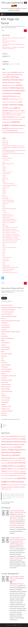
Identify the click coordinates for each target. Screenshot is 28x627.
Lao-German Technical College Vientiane (9, 185)
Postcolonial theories (6, 369)
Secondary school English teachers (8, 219)
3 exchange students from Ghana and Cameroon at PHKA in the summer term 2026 (17, 539)
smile (3, 119)
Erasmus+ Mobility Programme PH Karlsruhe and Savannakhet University (13, 90)
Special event (4, 382)
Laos (15, 108)
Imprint (3, 180)
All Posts (3, 318)
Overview (4, 193)
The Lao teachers (5, 259)
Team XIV (4, 249)
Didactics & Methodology (7, 338)
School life (4, 378)
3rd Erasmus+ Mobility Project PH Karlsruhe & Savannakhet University (17, 525)
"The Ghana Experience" (7, 312)
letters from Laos (21, 113)
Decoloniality (4, 336)
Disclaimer (5, 212)
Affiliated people (5, 156)
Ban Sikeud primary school (7, 270)
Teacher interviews (6, 386)
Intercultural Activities (6, 353)
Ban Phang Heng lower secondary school (9, 272)
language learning (13, 99)
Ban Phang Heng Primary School (13, 439)
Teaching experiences (6, 391)
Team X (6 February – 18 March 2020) (9, 242)
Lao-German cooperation (15, 460)
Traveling (3, 404)
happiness (5, 96)
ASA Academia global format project (10, 320)
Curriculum (4, 329)
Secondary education (6, 217)
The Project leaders (5, 260)
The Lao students (5, 397)
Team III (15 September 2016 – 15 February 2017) (10, 230)
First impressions (5, 342)
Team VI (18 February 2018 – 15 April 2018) (10, 237)
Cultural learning (5, 325)
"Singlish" (9, 72)
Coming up (4, 168)
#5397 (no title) (5, 140)
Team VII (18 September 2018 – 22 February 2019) (11, 239)
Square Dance (8, 119)
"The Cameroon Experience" (8, 309)
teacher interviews (7, 122)
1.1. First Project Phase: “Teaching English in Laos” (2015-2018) (13, 145)
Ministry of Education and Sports (14, 114)
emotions (19, 85)
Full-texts (4, 175)
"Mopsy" (4, 72)
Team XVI (4, 252)
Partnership (4, 362)
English (3, 340)
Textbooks (3, 395)
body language (17, 82)
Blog (3, 165)
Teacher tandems (5, 225)
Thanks (3, 255)
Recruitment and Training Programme (9, 208)
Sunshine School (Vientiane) (16, 119)
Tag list (3, 224)
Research (4, 210)
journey (5, 99)
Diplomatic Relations (12, 85)
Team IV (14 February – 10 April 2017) (9, 232)
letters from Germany (14, 113)
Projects (3, 205)
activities (14, 72)
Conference (4, 323)
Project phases (5, 203)
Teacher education (6, 384)
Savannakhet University (6, 214)
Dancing (3, 334)
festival (11, 93)
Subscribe (4, 298)
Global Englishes (5, 347)
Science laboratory (17, 117)
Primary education (5, 198)
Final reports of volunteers (7, 172)
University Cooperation (7, 411)
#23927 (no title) (5, 144)
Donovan (14, 625)
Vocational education (6, 265)
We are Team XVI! (5, 42)
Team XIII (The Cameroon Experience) (9, 247)
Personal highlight (5, 364)
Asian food (5, 74)
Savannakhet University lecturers (8, 215)
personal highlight (7, 117)
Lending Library (17, 110)
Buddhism (4, 85)
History (3, 351)
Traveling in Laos (5, 408)
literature (4, 114)
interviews (18, 96)
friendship (17, 93)
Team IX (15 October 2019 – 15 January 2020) (10, 234)
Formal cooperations (6, 173)
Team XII (3, 245)
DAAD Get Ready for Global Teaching (10, 331)
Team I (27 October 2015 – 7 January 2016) (9, 227)
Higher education (5, 178)
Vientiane (4, 130)
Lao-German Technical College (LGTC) (12, 105)
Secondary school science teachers (8, 222)
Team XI (3, 244)
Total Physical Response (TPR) (16, 128)
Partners (3, 195)
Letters (3, 360)
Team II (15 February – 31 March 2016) (9, 229)
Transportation (4, 402)
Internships (4, 182)
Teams (3, 393)
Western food (21, 132)
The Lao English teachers (7, 257)
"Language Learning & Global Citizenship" (11, 307)
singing (23, 117)
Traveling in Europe (6, 406)
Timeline (3, 262)
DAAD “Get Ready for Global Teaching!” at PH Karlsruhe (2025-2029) (17, 578)
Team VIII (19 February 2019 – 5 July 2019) (9, 240)
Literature (4, 188)
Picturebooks (4, 367)
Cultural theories (5, 327)
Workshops (4, 415)
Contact (3, 170)
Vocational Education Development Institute (10, 267)
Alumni (3, 162)
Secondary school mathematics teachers (9, 220)
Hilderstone (12, 96)
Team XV (4, 250)
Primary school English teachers (8, 200)
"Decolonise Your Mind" (7, 305)
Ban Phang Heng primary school (8, 163)
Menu (4, 13)
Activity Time (20, 72)
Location (3, 190)
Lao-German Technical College (8, 183)
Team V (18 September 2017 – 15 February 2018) (11, 235)
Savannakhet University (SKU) (8, 375)
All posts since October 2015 (7, 158)
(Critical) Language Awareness (9, 316)
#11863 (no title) (5, 142)
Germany (3, 345)
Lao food (10, 108)
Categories (4, 167)
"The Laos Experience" (6, 314)
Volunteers (4, 413)
